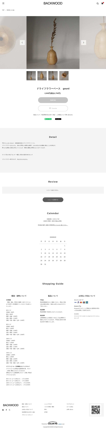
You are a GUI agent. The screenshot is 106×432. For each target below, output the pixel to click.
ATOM (45, 412)
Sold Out (53, 100)
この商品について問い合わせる (64, 114)
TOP (3, 10)
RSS (45, 409)
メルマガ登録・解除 (49, 406)
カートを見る (70, 406)
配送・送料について (27, 404)
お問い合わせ (70, 409)
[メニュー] (3, 3)
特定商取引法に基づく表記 (48, 114)
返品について (36, 114)
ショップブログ (48, 404)
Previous (22, 42)
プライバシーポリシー (27, 414)
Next (83, 42)
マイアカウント (70, 404)
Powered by (44, 423)
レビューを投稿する (53, 199)
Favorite (54, 108)
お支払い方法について (27, 409)
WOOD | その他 (10, 10)
